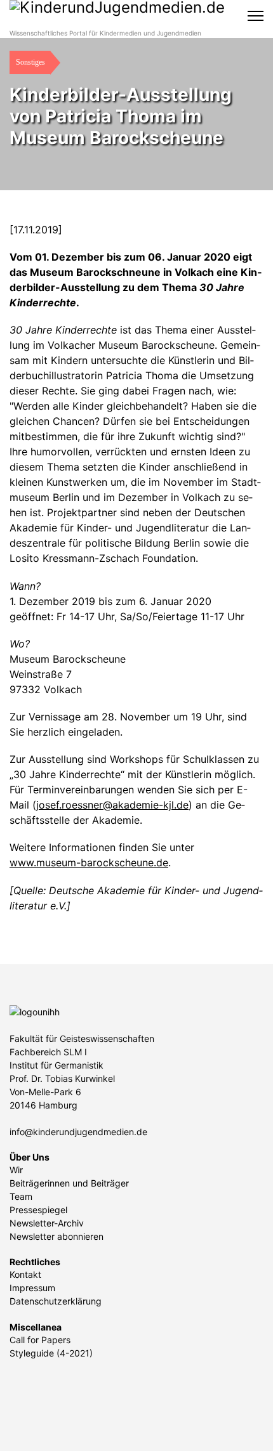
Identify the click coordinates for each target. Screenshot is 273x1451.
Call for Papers (40, 1339)
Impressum (32, 1287)
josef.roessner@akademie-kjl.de (112, 804)
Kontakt (25, 1274)
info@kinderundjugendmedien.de (78, 1131)
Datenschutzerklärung (56, 1301)
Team (21, 1196)
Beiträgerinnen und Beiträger (69, 1183)
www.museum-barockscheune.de (89, 862)
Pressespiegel (38, 1209)
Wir (16, 1169)
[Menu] (255, 16)
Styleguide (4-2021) (51, 1353)
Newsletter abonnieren (56, 1236)
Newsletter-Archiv (47, 1223)
